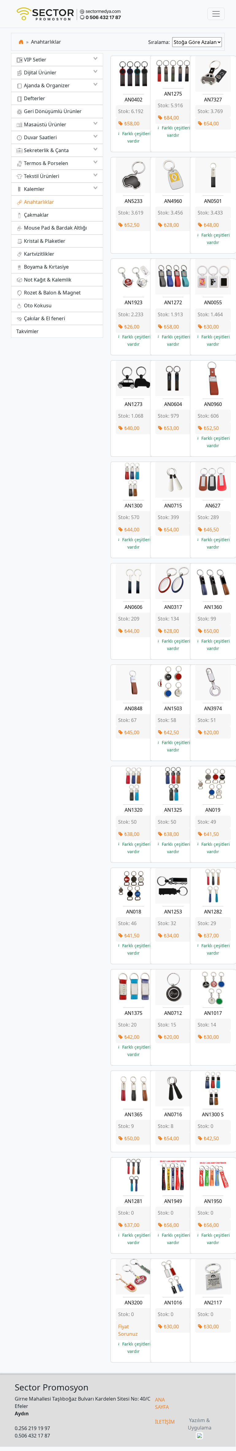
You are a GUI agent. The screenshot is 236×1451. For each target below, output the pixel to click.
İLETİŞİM (165, 1421)
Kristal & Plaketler (44, 241)
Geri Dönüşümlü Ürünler (52, 111)
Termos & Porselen (45, 163)
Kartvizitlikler (38, 253)
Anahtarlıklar (38, 202)
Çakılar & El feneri (44, 318)
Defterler (34, 98)
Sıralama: (160, 42)
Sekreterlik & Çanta (46, 150)
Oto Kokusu (37, 305)
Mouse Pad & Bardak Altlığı (55, 227)
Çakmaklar (36, 214)
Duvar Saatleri (40, 137)
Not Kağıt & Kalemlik (47, 279)
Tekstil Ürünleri (41, 176)
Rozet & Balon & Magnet (52, 292)
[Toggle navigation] (216, 14)
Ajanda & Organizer (46, 85)
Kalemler (33, 189)
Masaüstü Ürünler (44, 124)
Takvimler (27, 331)
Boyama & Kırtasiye (46, 266)
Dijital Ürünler (39, 72)
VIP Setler (34, 59)
